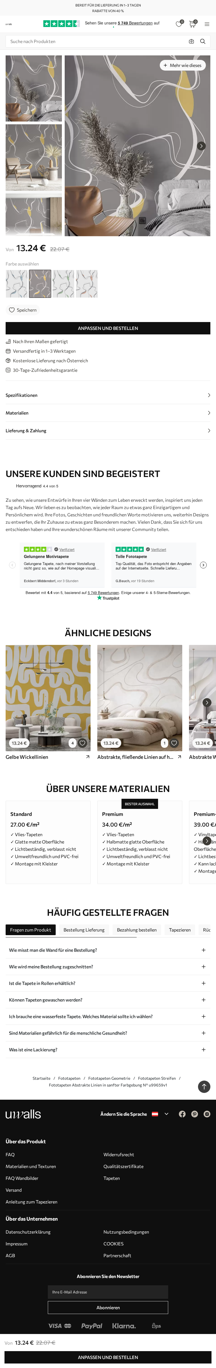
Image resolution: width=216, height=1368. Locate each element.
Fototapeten (69, 1078)
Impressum (17, 1243)
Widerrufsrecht (119, 1154)
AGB (10, 1255)
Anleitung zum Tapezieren (31, 1201)
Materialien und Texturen (31, 1166)
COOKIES (113, 1243)
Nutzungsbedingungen (126, 1231)
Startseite (41, 1078)
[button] (201, 145)
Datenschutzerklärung (28, 1231)
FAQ (10, 1154)
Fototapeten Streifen (157, 1078)
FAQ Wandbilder (22, 1178)
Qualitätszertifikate (123, 1166)
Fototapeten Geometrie (109, 1078)
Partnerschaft (117, 1255)
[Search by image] (191, 41)
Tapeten (112, 1178)
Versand (14, 1189)
